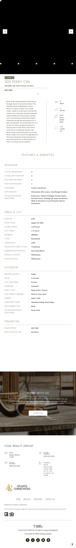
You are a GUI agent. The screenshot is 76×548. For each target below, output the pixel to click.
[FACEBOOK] (27, 540)
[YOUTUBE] (43, 540)
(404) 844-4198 (14, 466)
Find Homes (38, 499)
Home (18, 499)
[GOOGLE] (48, 540)
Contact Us (50, 499)
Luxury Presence (51, 530)
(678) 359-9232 (49, 456)
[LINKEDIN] (38, 540)
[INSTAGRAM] (33, 540)
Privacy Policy (46, 534)
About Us (27, 499)
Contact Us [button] (38, 413)
